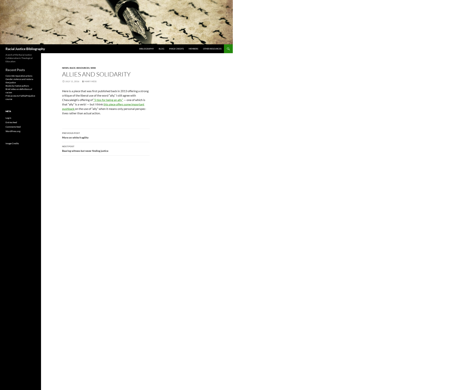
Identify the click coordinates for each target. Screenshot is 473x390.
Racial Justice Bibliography (25, 49)
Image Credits (176, 48)
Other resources (212, 48)
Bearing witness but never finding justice (85, 148)
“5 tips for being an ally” (108, 100)
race (73, 67)
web (93, 67)
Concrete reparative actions (19, 75)
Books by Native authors (17, 85)
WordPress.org (13, 131)
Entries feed (11, 122)
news (65, 67)
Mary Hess (90, 81)
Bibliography (146, 48)
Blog (161, 48)
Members (193, 48)
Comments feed (13, 126)
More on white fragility (75, 135)
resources (83, 67)
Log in (8, 118)
